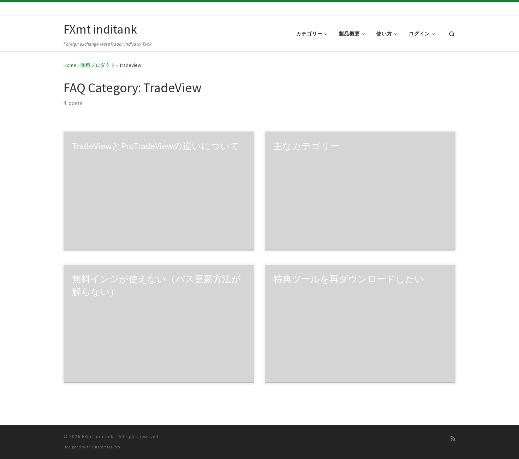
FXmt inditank (97, 437)
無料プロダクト (97, 65)
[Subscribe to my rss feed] (453, 438)
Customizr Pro (106, 447)
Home (70, 65)
